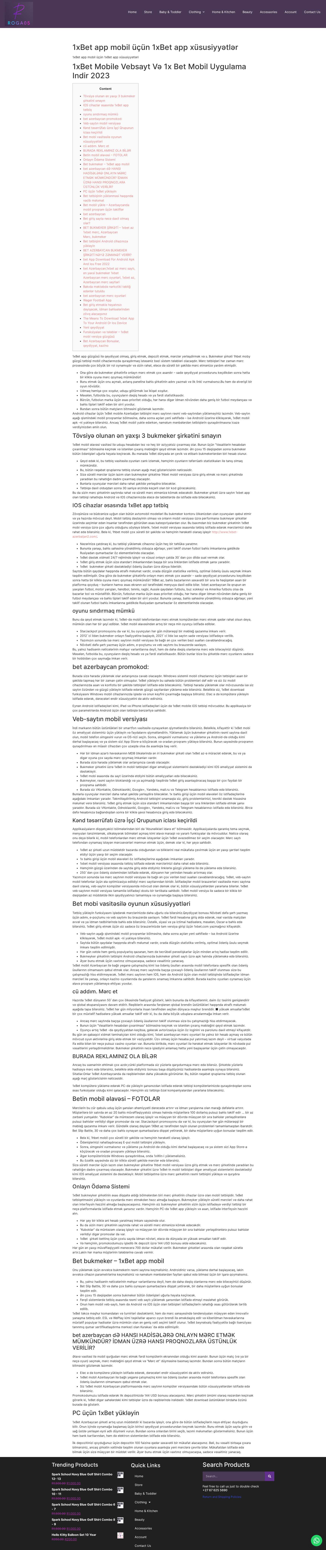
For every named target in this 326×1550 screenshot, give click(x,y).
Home (132, 12)
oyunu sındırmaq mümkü (100, 114)
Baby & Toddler (170, 12)
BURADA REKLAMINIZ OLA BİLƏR (107, 150)
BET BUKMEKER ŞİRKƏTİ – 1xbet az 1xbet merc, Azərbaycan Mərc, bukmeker (108, 232)
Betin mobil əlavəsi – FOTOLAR (105, 155)
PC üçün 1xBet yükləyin (99, 191)
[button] (316, 1540)
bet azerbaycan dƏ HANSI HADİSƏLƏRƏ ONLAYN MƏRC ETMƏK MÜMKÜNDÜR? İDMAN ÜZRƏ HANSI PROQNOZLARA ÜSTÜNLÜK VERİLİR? (105, 178)
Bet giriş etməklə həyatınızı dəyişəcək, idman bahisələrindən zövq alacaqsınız (106, 309)
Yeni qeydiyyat (93, 327)
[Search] (269, 1476)
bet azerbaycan (94, 214)
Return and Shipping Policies (222, 1497)
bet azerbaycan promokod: (102, 119)
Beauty (247, 12)
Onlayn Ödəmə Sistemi (99, 159)
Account (291, 12)
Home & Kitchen (223, 12)
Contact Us (312, 12)
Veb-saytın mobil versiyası (102, 123)
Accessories (268, 12)
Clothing (195, 12)
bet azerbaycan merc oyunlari (104, 296)
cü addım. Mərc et (96, 146)
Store (148, 12)
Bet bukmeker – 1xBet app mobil (106, 164)
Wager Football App (97, 300)
